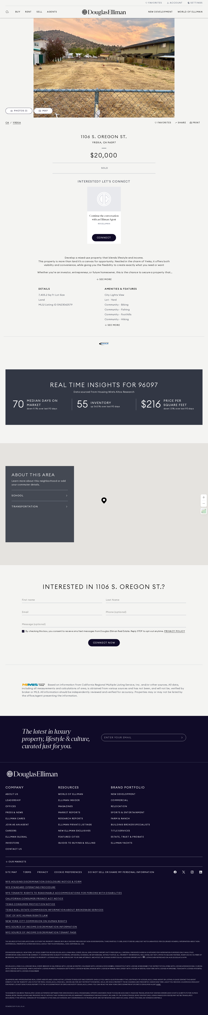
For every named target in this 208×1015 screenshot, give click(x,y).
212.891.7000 (45, 952)
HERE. (158, 984)
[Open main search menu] (8, 12)
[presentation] (104, 68)
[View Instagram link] (192, 873)
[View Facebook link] (175, 873)
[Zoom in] (204, 497)
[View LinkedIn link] (201, 873)
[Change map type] (204, 511)
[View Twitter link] (183, 873)
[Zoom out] (204, 503)
